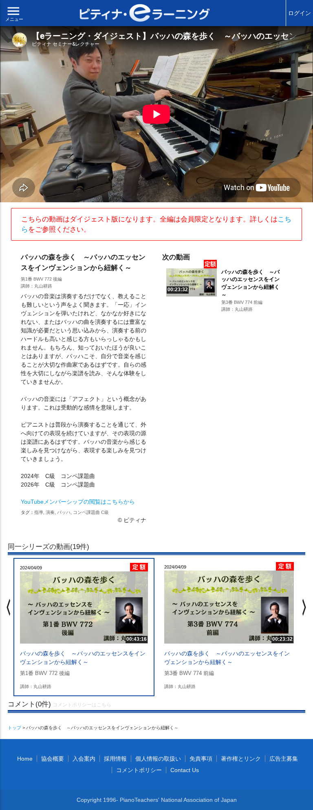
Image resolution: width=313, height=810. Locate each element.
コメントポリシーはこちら (82, 705)
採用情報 (115, 758)
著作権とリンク (241, 758)
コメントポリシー (139, 770)
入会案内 (84, 758)
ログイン (299, 13)
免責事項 (201, 758)
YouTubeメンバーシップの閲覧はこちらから (78, 501)
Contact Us (184, 770)
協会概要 (52, 758)
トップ (14, 727)
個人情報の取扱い (158, 758)
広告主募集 (283, 758)
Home (25, 758)
